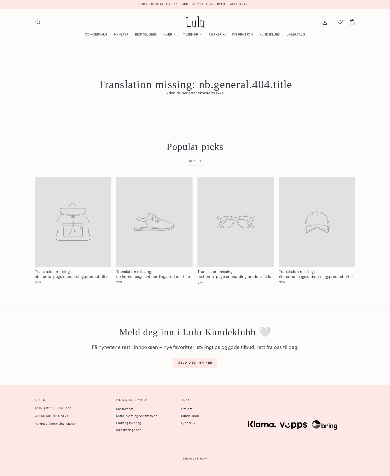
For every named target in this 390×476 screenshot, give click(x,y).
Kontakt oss (125, 409)
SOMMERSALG (96, 34)
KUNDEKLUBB (270, 34)
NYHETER (121, 34)
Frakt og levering (128, 423)
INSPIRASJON (242, 34)
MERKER (215, 34)
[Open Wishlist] (340, 22)
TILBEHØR (191, 34)
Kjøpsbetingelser (128, 430)
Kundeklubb (190, 416)
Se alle (195, 161)
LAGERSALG (295, 34)
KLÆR (168, 34)
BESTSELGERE (146, 34)
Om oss (187, 409)
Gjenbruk (188, 423)
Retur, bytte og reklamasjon (136, 416)
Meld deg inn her (195, 363)
